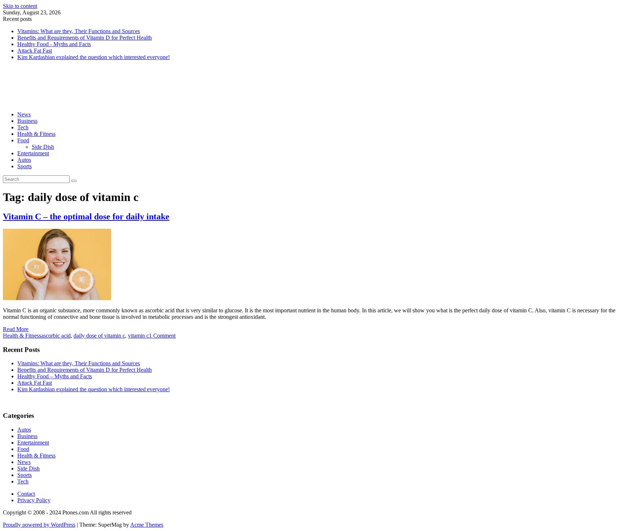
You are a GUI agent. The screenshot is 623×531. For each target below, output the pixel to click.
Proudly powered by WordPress (39, 525)
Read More (15, 329)
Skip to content (20, 6)
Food (23, 140)
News (24, 114)
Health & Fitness (36, 134)
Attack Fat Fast (34, 51)
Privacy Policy (33, 500)
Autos (24, 160)
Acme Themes (146, 525)
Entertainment (33, 153)
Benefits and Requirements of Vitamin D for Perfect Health (84, 38)
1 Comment (162, 336)
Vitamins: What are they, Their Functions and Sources (78, 31)
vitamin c (138, 336)
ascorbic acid (56, 336)
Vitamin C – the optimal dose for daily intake (86, 216)
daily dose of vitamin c (99, 336)
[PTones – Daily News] (68, 102)
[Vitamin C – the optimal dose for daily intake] (57, 298)
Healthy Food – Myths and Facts (54, 376)
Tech (22, 127)
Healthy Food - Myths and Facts (54, 44)
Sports (24, 166)
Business (27, 121)
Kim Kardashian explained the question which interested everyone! (93, 57)
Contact (26, 494)
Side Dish (43, 147)
